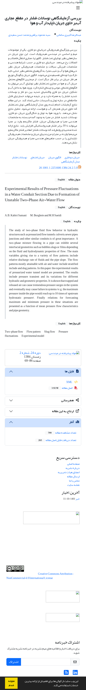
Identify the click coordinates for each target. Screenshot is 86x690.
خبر (78, 498)
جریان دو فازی (72, 157)
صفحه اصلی (73, 463)
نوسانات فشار (19, 157)
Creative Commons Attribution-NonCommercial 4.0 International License (40, 576)
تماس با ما (74, 480)
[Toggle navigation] (44, 8)
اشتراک (13, 662)
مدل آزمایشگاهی (70, 161)
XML (69, 382)
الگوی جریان (54, 157)
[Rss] (66, 673)
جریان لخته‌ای (38, 157)
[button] (51, 685)
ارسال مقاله (73, 476)
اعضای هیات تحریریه (69, 472)
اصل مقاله (62, 388)
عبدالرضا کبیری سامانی (69, 35)
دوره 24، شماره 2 (30, 353)
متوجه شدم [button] (11, 683)
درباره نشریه (73, 468)
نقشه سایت (73, 485)
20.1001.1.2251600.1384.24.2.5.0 (58, 167)
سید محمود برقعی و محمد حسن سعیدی (29, 35)
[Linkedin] (75, 673)
